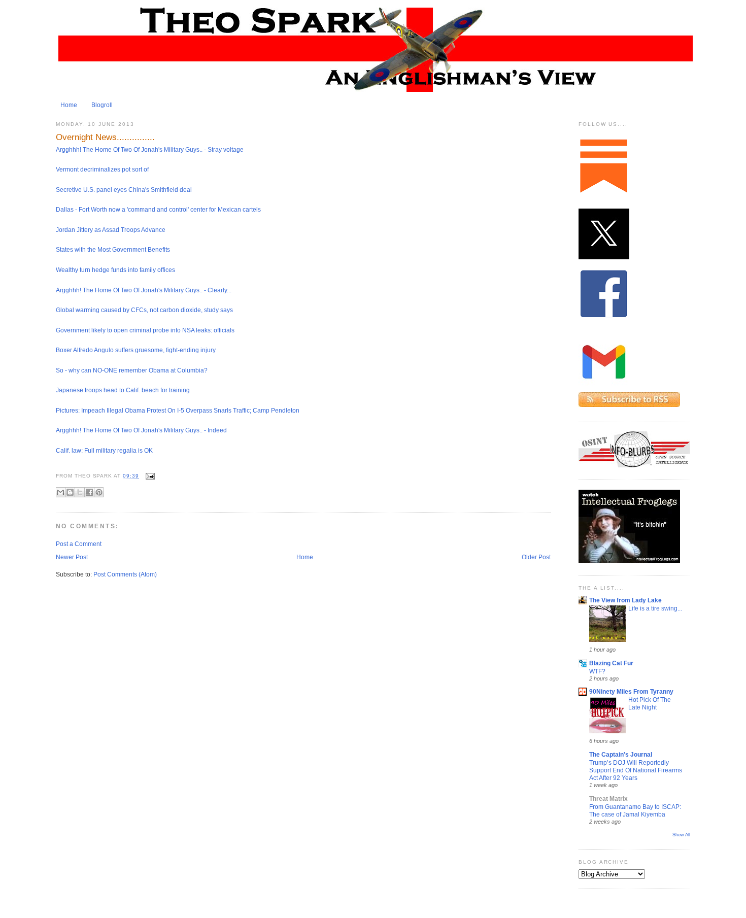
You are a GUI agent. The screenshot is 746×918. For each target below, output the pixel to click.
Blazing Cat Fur (611, 663)
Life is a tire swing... (655, 608)
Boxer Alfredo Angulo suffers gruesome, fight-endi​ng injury (136, 350)
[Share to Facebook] (89, 492)
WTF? (597, 671)
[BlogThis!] (70, 492)
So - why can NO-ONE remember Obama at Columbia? (132, 370)
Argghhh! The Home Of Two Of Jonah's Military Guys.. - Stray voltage (150, 149)
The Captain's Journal (620, 754)
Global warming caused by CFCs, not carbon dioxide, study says (144, 310)
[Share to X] (80, 492)
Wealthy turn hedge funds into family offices (115, 270)
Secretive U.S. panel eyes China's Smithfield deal (124, 189)
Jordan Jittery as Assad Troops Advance (110, 229)
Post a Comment (78, 544)
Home (68, 105)
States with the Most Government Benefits (113, 249)
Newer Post (72, 557)
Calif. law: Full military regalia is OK (104, 450)
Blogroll (102, 105)
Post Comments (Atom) (125, 574)
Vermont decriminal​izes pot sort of (102, 169)
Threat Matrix (608, 798)
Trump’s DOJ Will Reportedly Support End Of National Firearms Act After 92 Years (635, 770)
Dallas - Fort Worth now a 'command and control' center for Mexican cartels (158, 209)
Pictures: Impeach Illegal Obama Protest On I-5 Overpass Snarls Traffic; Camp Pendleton (177, 410)
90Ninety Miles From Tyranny (631, 691)
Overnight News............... (105, 137)
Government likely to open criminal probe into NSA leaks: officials (145, 330)
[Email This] (60, 492)
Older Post (536, 557)
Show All (681, 834)
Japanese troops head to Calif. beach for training (123, 390)
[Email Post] (149, 476)
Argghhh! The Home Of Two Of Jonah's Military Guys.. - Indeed (141, 430)
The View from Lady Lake (625, 600)
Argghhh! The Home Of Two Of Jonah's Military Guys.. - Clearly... (143, 290)
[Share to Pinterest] (99, 492)
